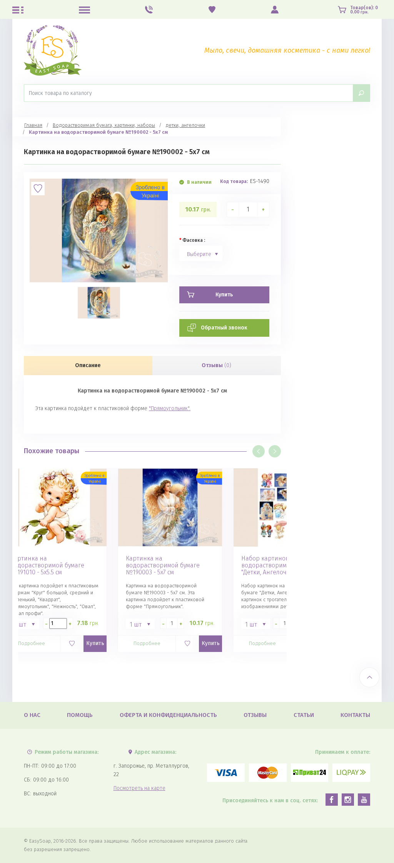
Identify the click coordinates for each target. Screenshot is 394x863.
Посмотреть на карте (139, 788)
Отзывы (216, 365)
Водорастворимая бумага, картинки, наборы (104, 125)
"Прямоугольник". (169, 408)
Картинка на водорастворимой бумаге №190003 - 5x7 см (163, 565)
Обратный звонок (224, 327)
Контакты (355, 715)
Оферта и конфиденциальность (168, 715)
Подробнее (31, 643)
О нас (32, 715)
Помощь (80, 715)
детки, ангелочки (185, 125)
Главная (33, 125)
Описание (88, 365)
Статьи (304, 715)
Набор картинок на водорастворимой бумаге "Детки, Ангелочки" (278, 565)
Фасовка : (193, 240)
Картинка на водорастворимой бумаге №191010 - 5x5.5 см (47, 565)
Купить (95, 643)
